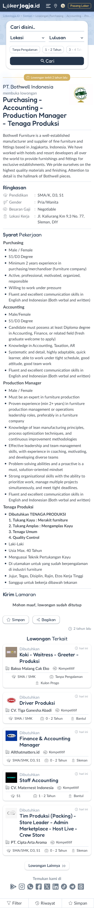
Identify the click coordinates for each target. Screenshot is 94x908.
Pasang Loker (79, 5)
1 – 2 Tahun (53, 49)
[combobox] (27, 38)
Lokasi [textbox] (16, 37)
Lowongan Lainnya (44, 866)
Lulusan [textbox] (57, 37)
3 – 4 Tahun (77, 49)
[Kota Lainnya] (56, 6)
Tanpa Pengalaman (24, 49)
